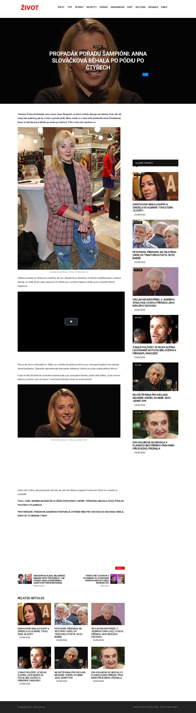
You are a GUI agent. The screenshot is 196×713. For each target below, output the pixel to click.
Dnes (164, 7)
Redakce (153, 7)
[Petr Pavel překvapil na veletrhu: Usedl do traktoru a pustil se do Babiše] (71, 614)
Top (69, 7)
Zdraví (104, 7)
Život (61, 7)
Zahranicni (117, 7)
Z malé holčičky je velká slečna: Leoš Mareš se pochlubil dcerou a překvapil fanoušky (32, 676)
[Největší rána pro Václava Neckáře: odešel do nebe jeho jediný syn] (71, 658)
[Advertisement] (69, 465)
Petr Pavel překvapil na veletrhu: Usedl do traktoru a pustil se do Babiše (68, 632)
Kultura (140, 7)
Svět (130, 7)
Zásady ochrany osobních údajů (145, 707)
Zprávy (79, 7)
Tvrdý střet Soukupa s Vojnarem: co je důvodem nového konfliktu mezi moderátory (96, 581)
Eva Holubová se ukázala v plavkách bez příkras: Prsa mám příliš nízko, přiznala (107, 675)
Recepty (92, 7)
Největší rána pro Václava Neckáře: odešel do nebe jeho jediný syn (70, 675)
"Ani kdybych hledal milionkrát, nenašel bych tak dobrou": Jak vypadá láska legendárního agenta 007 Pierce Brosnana (49, 581)
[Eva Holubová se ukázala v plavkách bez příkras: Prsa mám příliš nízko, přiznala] (108, 658)
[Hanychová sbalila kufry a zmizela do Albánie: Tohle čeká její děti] (34, 614)
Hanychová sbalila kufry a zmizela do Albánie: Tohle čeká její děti (33, 631)
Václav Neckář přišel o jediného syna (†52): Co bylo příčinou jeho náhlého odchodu (107, 632)
